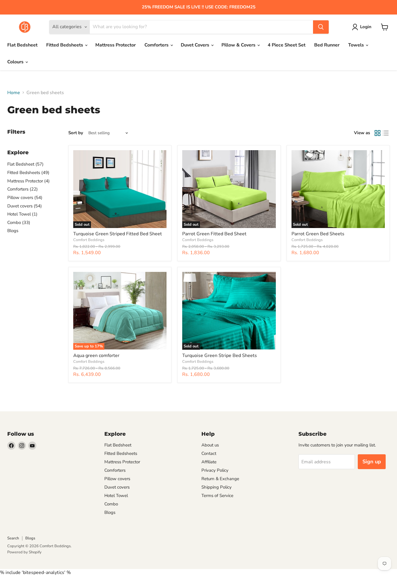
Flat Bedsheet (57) (25, 164)
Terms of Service (217, 495)
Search (13, 538)
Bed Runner (326, 45)
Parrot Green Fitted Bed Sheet (214, 234)
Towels (356, 45)
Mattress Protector (115, 45)
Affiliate (209, 462)
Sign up (371, 461)
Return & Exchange (220, 479)
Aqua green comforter (96, 355)
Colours (16, 62)
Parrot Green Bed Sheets (318, 234)
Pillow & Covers (239, 45)
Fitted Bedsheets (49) (28, 172)
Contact (208, 453)
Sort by (75, 132)
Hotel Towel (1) (22, 214)
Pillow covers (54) (24, 197)
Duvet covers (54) (24, 206)
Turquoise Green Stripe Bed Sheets (219, 355)
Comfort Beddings (88, 240)
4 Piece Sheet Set (286, 45)
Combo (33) (18, 222)
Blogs (12, 231)
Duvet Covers (195, 45)
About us (210, 445)
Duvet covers (117, 487)
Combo (111, 504)
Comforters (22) (22, 189)
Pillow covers (117, 479)
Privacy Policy (214, 470)
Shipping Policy (216, 487)
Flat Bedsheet (22, 45)
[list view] (386, 133)
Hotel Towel (116, 495)
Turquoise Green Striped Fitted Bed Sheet (117, 234)
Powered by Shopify (24, 552)
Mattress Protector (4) (28, 181)
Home (13, 92)
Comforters (157, 45)
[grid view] (377, 133)
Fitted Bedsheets (65, 45)
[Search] (321, 27)
